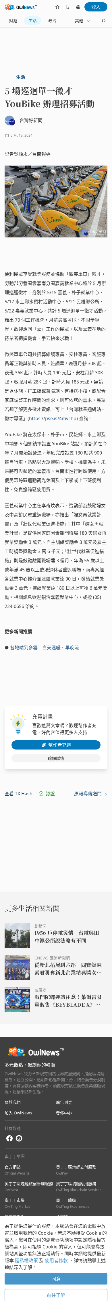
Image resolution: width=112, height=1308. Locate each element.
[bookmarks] (68, 7)
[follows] (57, 7)
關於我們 (13, 1102)
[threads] (19, 1138)
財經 (13, 20)
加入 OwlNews (18, 1113)
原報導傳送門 (88, 793)
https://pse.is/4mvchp (52, 418)
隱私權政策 (27, 1260)
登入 (96, 7)
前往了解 (56, 1295)
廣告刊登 (64, 1102)
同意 (56, 1279)
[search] (103, 21)
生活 (33, 20)
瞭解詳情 (56, 758)
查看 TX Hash (18, 793)
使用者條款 (57, 1260)
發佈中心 (64, 1113)
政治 (52, 20)
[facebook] (9, 1138)
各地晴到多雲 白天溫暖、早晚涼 (44, 647)
